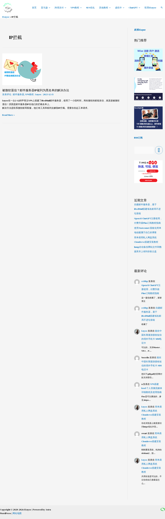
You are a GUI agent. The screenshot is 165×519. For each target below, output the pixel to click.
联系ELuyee (150, 7)
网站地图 (17, 513)
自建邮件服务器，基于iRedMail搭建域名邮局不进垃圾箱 (147, 209)
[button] (162, 7)
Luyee (144, 330)
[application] (49, 8)
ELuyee (5, 16)
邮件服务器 (18, 94)
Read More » (8, 115)
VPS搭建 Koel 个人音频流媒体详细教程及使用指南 (151, 388)
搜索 (159, 150)
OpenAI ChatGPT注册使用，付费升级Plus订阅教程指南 (151, 289)
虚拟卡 (118, 7)
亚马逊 (44, 7)
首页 (34, 7)
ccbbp (144, 281)
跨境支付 (59, 7)
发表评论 (6, 94)
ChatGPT (133, 7)
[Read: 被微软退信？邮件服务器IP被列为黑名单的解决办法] (22, 68)
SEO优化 (90, 7)
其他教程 (103, 7)
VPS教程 (75, 7)
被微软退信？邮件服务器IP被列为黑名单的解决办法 (35, 90)
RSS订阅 (138, 137)
